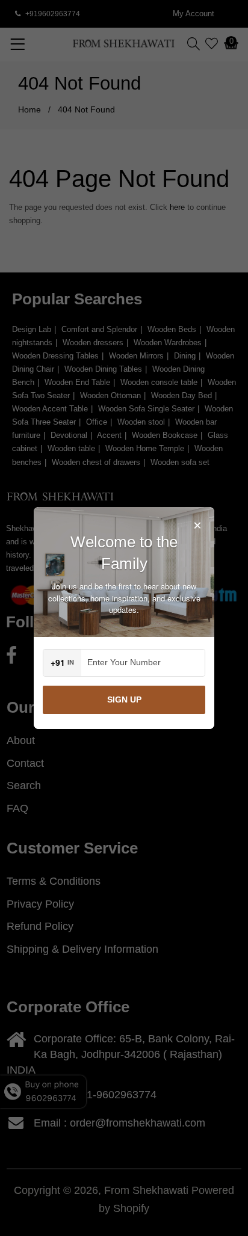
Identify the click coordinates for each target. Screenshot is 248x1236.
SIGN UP (124, 699)
